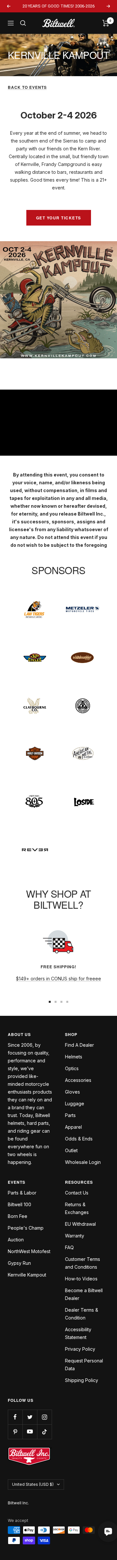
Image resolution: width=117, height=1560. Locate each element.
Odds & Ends (79, 1138)
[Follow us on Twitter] (29, 1417)
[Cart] (105, 23)
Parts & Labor (22, 1192)
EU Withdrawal (80, 1224)
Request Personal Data (84, 1364)
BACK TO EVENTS (27, 87)
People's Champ (26, 1228)
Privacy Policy (80, 1349)
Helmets (73, 1056)
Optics (72, 1068)
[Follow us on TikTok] (44, 1431)
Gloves (72, 1092)
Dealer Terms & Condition (81, 1313)
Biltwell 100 (19, 1204)
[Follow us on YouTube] (29, 1431)
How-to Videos (81, 1278)
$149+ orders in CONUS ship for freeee (58, 978)
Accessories (78, 1080)
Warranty (74, 1235)
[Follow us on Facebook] (15, 1417)
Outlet (71, 1150)
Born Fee (17, 1216)
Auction (16, 1239)
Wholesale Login (83, 1162)
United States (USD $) (33, 1484)
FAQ (69, 1247)
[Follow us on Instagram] (44, 1417)
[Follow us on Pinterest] (15, 1431)
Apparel (73, 1127)
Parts (70, 1115)
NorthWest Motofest (29, 1251)
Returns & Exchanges (77, 1208)
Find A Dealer (79, 1045)
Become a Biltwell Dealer (84, 1294)
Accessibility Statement (78, 1333)
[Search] (23, 23)
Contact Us (76, 1192)
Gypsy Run (19, 1263)
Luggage (74, 1103)
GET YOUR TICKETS (58, 218)
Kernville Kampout (27, 1274)
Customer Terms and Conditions (82, 1263)
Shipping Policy (81, 1380)
